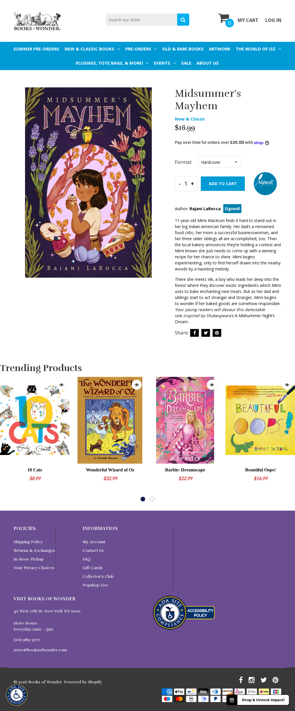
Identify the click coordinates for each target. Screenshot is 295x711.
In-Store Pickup (29, 559)
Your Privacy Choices (34, 567)
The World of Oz (255, 49)
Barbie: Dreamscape (185, 469)
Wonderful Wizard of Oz (110, 469)
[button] (143, 499)
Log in (273, 20)
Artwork (219, 49)
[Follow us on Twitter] (205, 333)
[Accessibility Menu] (16, 695)
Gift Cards (93, 567)
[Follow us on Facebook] (194, 333)
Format (183, 162)
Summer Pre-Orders (36, 49)
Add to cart (223, 183)
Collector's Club (98, 576)
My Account (94, 541)
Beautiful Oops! (260, 469)
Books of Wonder (45, 682)
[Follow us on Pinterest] (217, 333)
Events (162, 63)
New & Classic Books (89, 49)
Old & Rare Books (183, 49)
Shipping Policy (28, 541)
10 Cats (34, 469)
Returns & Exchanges (34, 550)
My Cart (248, 20)
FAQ (86, 559)
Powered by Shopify (83, 682)
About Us (207, 63)
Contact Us (93, 550)
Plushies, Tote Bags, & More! (109, 63)
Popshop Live (95, 585)
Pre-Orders (138, 49)
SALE (186, 63)
